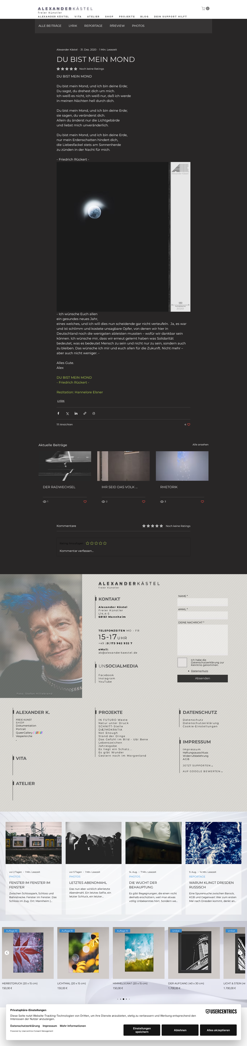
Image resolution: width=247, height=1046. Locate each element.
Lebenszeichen (110, 742)
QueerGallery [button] (29, 732)
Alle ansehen (200, 444)
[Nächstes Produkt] (240, 953)
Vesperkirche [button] (24, 736)
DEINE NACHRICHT (190, 622)
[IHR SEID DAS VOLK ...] (123, 466)
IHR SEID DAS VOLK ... (120, 487)
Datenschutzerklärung (201, 723)
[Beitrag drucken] (93, 413)
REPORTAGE (93, 26)
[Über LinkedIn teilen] (76, 413)
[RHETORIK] (182, 466)
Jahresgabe (108, 746)
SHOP (20, 722)
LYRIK (73, 26)
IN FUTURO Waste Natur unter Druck (114, 721)
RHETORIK (169, 487)
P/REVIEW (117, 26)
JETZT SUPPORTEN (198, 765)
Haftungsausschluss (195, 752)
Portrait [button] (21, 729)
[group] (123, 960)
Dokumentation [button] (26, 725)
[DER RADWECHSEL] (65, 466)
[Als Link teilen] (85, 413)
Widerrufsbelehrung (195, 755)
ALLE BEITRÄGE (50, 26)
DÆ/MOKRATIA (111, 729)
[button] (206, 8)
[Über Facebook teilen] (58, 413)
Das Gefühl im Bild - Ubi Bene (123, 739)
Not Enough (108, 732)
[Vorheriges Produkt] (7, 953)
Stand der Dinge (112, 736)
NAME (182, 596)
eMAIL (182, 609)
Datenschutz (193, 719)
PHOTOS (138, 26)
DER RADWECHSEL (59, 487)
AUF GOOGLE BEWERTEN (203, 771)
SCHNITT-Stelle (111, 726)
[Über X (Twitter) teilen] (67, 413)
